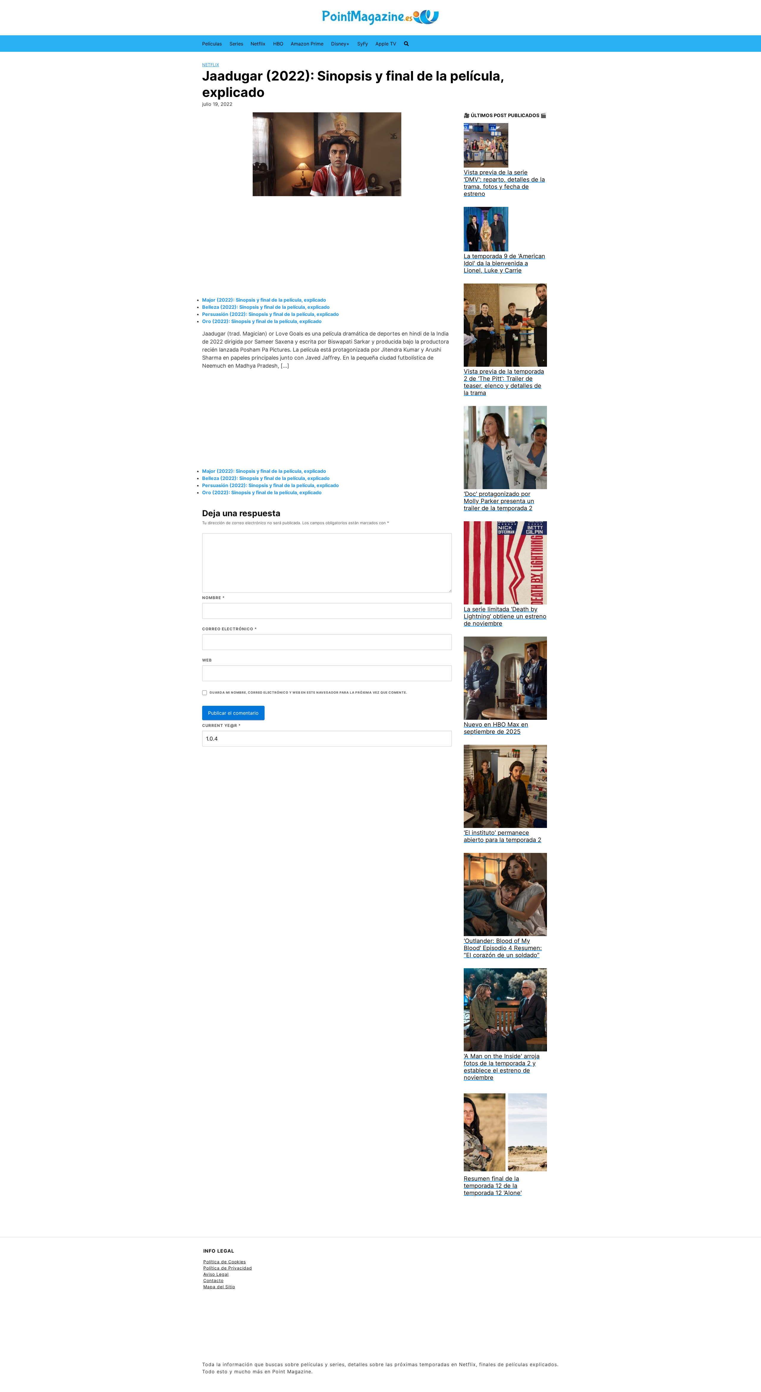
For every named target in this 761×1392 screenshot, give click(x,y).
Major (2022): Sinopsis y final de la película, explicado (264, 300)
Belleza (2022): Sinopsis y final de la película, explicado (266, 307)
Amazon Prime (307, 44)
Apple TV (385, 44)
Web (207, 660)
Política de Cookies (224, 1261)
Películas (212, 44)
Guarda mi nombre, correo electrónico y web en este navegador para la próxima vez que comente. (308, 693)
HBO (278, 44)
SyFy (362, 44)
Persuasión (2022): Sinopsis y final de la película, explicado (270, 314)
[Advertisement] (327, 247)
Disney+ (340, 44)
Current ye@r (221, 725)
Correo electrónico (229, 628)
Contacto (213, 1280)
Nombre (213, 597)
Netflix (258, 44)
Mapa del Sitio (219, 1286)
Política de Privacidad (227, 1267)
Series (236, 44)
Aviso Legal (216, 1274)
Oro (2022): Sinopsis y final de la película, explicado (262, 321)
